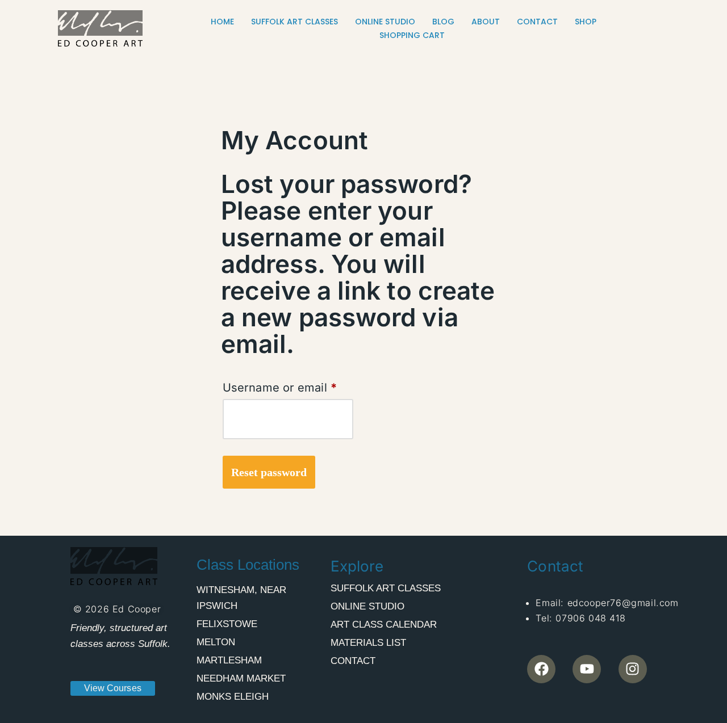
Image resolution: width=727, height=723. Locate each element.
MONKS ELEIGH (233, 696)
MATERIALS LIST (368, 642)
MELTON (216, 642)
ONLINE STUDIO (385, 21)
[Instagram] (633, 669)
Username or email (280, 385)
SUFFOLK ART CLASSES (294, 21)
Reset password (269, 472)
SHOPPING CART (412, 35)
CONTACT (537, 21)
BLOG (443, 21)
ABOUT (485, 21)
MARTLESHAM (229, 660)
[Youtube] (587, 669)
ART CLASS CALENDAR (384, 624)
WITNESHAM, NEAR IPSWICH (241, 598)
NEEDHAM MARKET (241, 678)
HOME (222, 21)
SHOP (585, 21)
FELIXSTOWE (227, 624)
